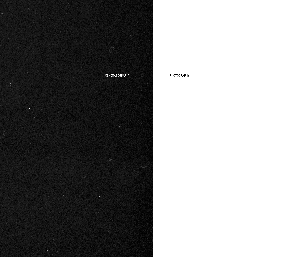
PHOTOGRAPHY (179, 75)
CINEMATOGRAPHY (117, 75)
